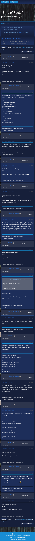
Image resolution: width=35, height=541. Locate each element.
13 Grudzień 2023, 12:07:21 (8, 165)
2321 (27, 47)
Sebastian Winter (13, 86)
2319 (20, 47)
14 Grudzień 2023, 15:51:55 (8, 410)
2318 (17, 47)
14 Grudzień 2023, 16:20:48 (8, 448)
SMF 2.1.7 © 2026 (14, 537)
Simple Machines (21, 537)
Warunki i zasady (16, 533)
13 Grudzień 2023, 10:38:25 (8, 141)
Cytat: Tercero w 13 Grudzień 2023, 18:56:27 (15, 279)
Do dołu (4, 47)
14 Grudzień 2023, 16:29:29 (8, 473)
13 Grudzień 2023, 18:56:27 (8, 249)
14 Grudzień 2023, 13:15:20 (8, 382)
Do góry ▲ (23, 533)
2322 (30, 47)
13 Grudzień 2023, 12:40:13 (8, 191)
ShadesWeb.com (21, 539)
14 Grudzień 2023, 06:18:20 (8, 317)
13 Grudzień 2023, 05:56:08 (8, 92)
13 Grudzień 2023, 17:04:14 (8, 219)
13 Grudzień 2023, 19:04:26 (8, 275)
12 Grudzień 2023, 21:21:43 (8, 62)
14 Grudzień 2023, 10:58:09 (8, 342)
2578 (2, 49)
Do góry (4, 519)
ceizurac (10, 336)
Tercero (9, 56)
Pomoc (10, 533)
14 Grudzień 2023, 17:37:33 (8, 500)
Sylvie (26, 32)
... (15, 47)
